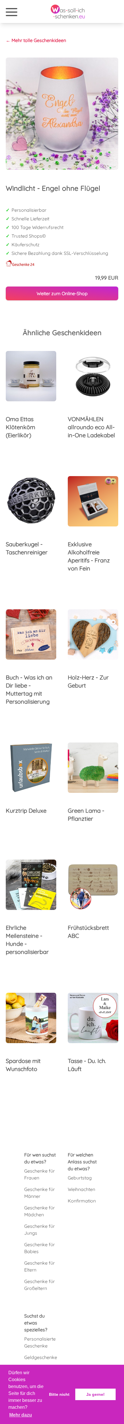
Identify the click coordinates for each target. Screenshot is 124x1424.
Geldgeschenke (40, 1357)
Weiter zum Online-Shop (62, 293)
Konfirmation (82, 1201)
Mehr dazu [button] (20, 1414)
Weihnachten (81, 1189)
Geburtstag (80, 1178)
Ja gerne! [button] (95, 1394)
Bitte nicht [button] (59, 1394)
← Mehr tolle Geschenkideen (36, 40)
